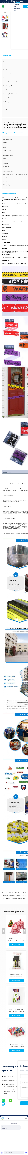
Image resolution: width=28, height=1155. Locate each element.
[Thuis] (8, 6)
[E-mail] (5, 1105)
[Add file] (2, 1152)
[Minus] (26, 1118)
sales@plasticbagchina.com (11, 1080)
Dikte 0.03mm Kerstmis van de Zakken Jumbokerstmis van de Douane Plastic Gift (16, 940)
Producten (17, 2)
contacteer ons (17, 9)
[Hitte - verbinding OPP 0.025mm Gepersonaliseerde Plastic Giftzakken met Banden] (16, 960)
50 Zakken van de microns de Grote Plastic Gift (14, 895)
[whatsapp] (5, 1101)
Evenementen (18, 13)
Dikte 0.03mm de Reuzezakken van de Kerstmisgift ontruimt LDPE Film (16, 1046)
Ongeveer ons (16, 5)
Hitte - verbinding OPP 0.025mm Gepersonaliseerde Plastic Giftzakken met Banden (16, 976)
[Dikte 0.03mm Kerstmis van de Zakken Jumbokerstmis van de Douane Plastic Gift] (16, 925)
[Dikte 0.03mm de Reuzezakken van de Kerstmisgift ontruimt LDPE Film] (16, 1031)
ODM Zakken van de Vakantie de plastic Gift (13, 898)
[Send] (26, 1152)
